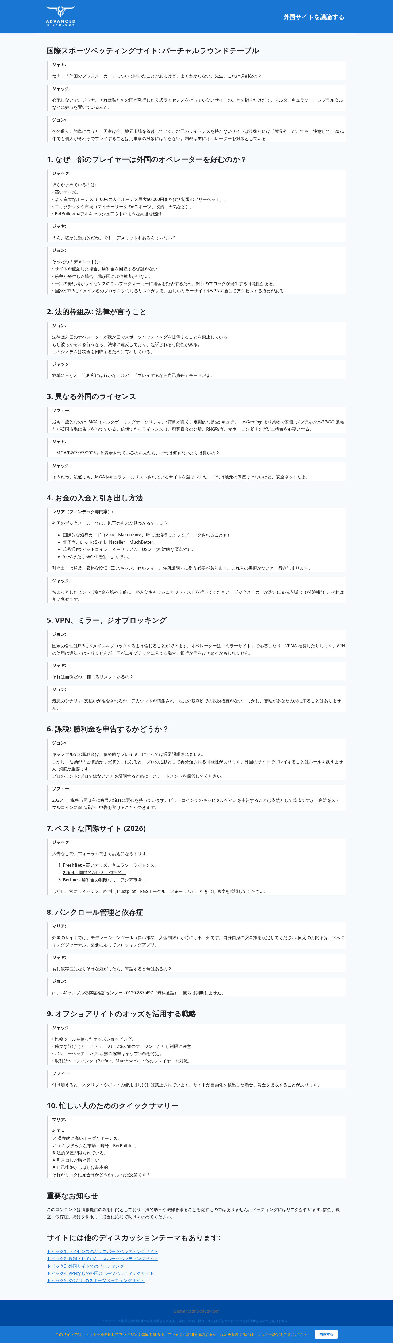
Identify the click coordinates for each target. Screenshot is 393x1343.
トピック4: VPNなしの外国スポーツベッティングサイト (100, 1273)
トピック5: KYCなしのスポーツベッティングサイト (96, 1280)
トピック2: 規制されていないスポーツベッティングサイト (102, 1259)
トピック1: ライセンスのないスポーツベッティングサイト (102, 1251)
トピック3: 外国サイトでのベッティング (85, 1266)
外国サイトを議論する (314, 17)
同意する (326, 1334)
